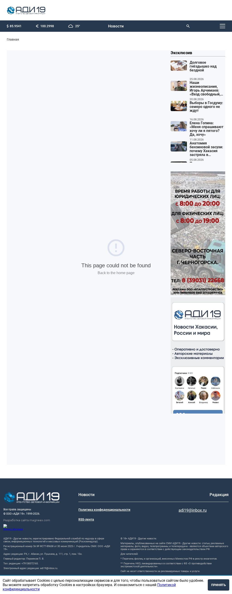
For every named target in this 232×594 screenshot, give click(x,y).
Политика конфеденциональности (104, 509)
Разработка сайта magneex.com (26, 520)
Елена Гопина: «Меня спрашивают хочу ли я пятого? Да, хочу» (206, 129)
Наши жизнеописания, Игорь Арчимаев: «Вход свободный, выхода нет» (205, 89)
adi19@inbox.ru (193, 510)
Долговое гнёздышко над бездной (203, 66)
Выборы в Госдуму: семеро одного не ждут (206, 107)
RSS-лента (86, 519)
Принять (218, 585)
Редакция (219, 494)
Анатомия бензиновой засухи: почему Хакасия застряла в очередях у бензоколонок (206, 149)
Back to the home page (116, 273)
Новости (116, 26)
